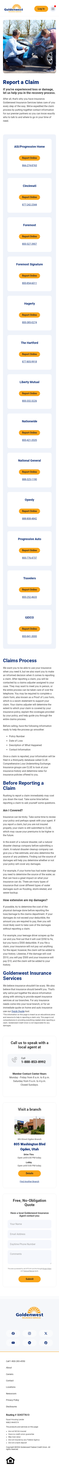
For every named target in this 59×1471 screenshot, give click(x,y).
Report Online (29, 158)
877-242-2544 (29, 204)
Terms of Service (28, 1271)
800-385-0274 (29, 322)
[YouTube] (13, 1342)
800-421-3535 (29, 440)
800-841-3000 (29, 636)
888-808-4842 (29, 518)
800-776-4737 (29, 557)
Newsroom (11, 1393)
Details (29, 1173)
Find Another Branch (29, 1181)
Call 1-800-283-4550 (15, 1361)
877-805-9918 (29, 361)
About (9, 1367)
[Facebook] (13, 1333)
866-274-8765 (29, 165)
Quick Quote (18, 1011)
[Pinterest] (46, 1342)
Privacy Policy (47, 1268)
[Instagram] (29, 1333)
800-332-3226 (29, 400)
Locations (10, 1387)
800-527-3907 (29, 243)
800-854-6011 (29, 283)
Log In (41, 8)
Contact (10, 1380)
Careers (9, 1374)
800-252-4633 (29, 597)
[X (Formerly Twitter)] (46, 1333)
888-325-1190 (29, 479)
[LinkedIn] (29, 1342)
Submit (29, 1279)
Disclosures (11, 1406)
